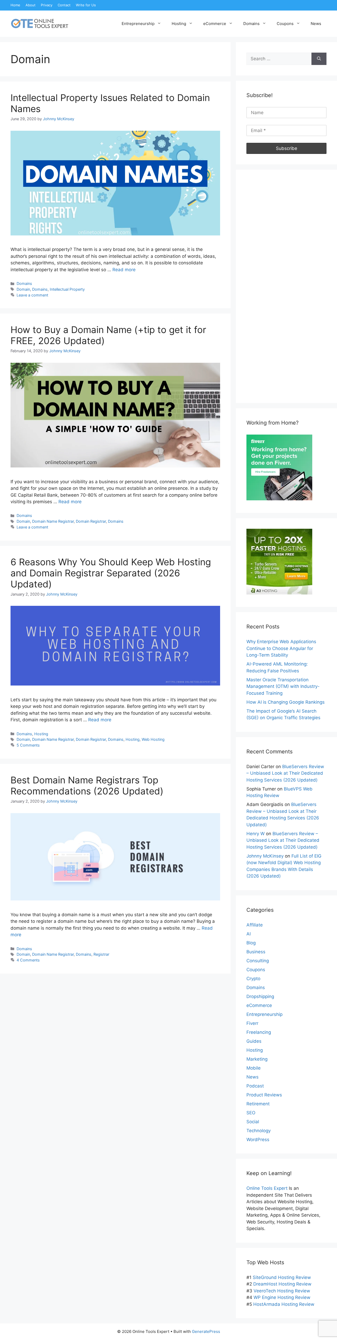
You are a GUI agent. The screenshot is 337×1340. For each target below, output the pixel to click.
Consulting (257, 960)
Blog (251, 942)
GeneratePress (206, 1331)
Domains (251, 23)
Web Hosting (153, 739)
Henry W (255, 833)
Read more (124, 269)
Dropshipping (260, 996)
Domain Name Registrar (53, 521)
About (31, 5)
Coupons (285, 23)
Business (255, 951)
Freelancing (258, 1032)
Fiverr (252, 1023)
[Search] (318, 59)
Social (252, 1121)
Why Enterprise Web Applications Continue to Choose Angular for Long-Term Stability (281, 648)
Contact (64, 5)
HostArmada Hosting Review (283, 1304)
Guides (253, 1041)
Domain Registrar (91, 521)
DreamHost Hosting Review (282, 1284)
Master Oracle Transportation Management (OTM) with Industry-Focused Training (283, 686)
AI (248, 933)
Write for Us (86, 5)
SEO (250, 1112)
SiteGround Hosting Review (282, 1277)
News (316, 23)
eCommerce (214, 23)
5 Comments (28, 745)
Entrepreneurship (138, 23)
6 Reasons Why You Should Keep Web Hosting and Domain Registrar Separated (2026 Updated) (111, 573)
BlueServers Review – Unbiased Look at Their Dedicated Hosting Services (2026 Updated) (285, 773)
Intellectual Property (67, 289)
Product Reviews (264, 1094)
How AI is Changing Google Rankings (285, 702)
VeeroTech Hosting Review (282, 1290)
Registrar (101, 954)
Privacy (46, 5)
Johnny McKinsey (265, 856)
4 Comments (28, 960)
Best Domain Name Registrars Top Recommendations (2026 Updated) (87, 785)
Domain (23, 289)
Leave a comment (32, 295)
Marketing (256, 1059)
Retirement (258, 1103)
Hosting (179, 23)
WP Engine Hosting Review (282, 1297)
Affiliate (254, 925)
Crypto (253, 978)
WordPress (257, 1139)
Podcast (255, 1086)
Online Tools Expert (267, 1188)
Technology (258, 1130)
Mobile (253, 1068)
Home (15, 5)
